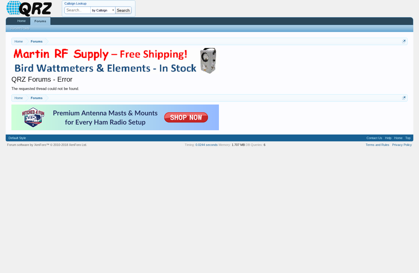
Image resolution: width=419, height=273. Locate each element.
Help (388, 138)
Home (21, 21)
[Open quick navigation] (404, 41)
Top (407, 138)
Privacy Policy (402, 144)
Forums (40, 21)
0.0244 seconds (207, 144)
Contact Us (374, 138)
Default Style (17, 138)
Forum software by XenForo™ (47, 144)
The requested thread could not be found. (45, 89)
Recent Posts (20, 28)
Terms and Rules (377, 144)
